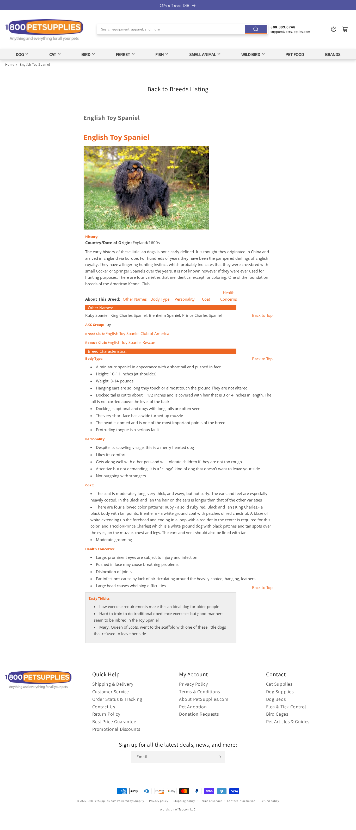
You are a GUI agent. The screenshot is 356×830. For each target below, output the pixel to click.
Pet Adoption (193, 707)
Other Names (135, 299)
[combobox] (182, 29)
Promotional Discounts (116, 729)
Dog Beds (276, 699)
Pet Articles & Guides (288, 721)
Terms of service (211, 801)
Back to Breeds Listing (178, 89)
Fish (159, 54)
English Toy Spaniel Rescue (131, 342)
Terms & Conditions (199, 692)
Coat (206, 299)
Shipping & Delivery (112, 684)
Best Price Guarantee (114, 721)
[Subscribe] (219, 757)
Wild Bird (250, 54)
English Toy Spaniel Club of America (137, 333)
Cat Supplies (279, 684)
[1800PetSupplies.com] (44, 30)
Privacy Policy (193, 684)
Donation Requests (199, 714)
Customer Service (110, 692)
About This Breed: (103, 299)
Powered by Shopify (130, 801)
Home (9, 64)
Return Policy (106, 714)
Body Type (159, 299)
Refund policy (270, 801)
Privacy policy (158, 801)
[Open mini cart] (345, 29)
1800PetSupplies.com (102, 801)
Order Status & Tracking (117, 699)
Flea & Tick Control (286, 707)
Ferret (123, 54)
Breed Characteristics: (107, 351)
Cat (52, 54)
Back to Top (262, 315)
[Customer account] (333, 29)
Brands (332, 54)
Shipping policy (184, 801)
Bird (85, 54)
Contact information (241, 801)
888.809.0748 (283, 26)
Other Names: (100, 307)
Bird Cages (277, 714)
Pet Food (294, 54)
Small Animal (202, 54)
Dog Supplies (280, 692)
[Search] (256, 29)
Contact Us (103, 707)
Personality (185, 299)
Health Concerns (228, 296)
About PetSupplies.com (204, 699)
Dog (20, 54)
